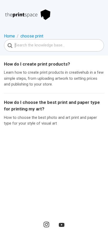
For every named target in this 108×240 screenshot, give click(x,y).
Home (9, 36)
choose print (31, 36)
